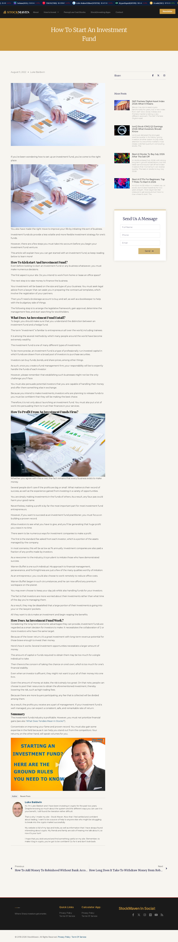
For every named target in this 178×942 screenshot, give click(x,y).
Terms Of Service (67, 916)
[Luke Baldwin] (17, 809)
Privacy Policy (65, 913)
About (36, 12)
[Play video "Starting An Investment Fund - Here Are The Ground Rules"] (58, 764)
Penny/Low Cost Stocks (74, 12)
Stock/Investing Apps (100, 12)
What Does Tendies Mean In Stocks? (45, 721)
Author (14, 796)
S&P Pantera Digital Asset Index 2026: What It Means (148, 102)
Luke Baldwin (33, 802)
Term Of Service (78, 937)
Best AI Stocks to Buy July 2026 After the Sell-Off (148, 155)
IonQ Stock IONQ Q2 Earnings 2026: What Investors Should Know (147, 129)
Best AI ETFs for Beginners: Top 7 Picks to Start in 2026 (148, 180)
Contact (119, 12)
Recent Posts (25, 796)
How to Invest (50, 12)
